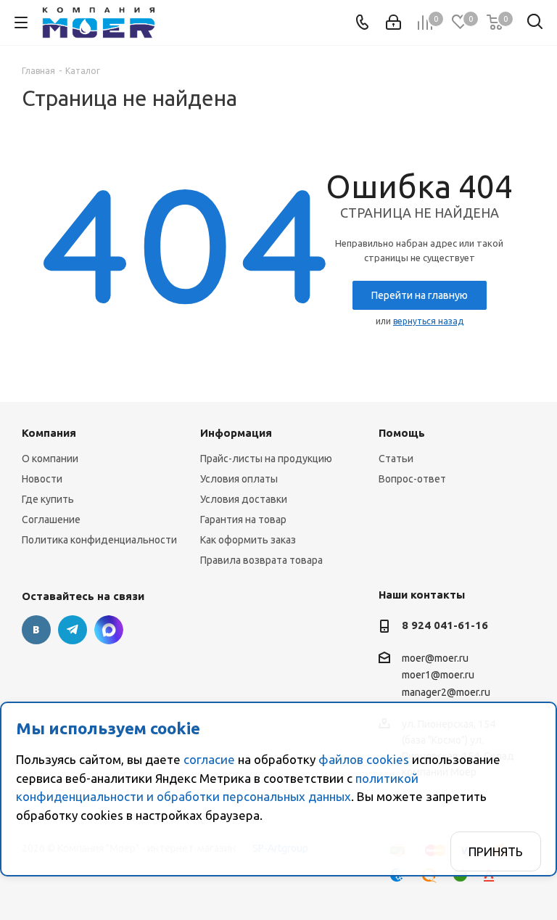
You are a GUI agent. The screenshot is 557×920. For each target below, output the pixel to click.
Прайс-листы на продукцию (266, 458)
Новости (42, 479)
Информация (236, 433)
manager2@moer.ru (446, 692)
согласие (209, 759)
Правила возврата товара (261, 560)
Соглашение (51, 519)
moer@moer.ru (435, 658)
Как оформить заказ (248, 540)
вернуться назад (428, 321)
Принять (496, 851)
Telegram (72, 629)
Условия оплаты (239, 479)
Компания (49, 433)
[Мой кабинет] (393, 22)
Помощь (402, 433)
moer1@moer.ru (438, 675)
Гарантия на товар (243, 519)
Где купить (48, 499)
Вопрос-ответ (412, 479)
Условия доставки (243, 499)
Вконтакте (36, 629)
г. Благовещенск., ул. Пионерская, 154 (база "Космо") (108, 629)
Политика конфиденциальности (99, 540)
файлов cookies (363, 759)
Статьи (396, 458)
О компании (50, 458)
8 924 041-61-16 (445, 625)
